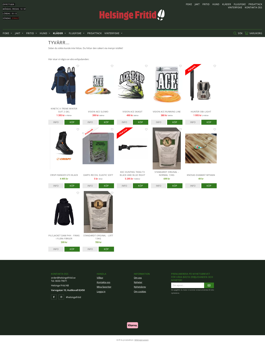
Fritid (206, 4)
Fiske (189, 4)
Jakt (197, 4)
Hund (215, 4)
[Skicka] (209, 285)
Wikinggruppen (141, 340)
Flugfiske (240, 4)
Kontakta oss (253, 7)
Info (56, 122)
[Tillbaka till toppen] (212, 341)
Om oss (138, 277)
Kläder (226, 4)
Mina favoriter (104, 286)
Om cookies (140, 291)
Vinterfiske (235, 7)
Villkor (100, 277)
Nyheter (138, 282)
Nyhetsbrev (140, 286)
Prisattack (255, 4)
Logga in (101, 291)
